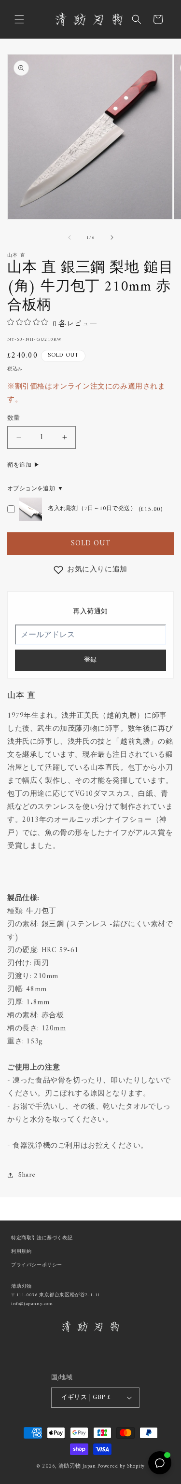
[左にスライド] (69, 237)
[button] (19, 19)
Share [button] (26, 1175)
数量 (13, 418)
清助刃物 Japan (77, 1466)
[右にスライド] (112, 237)
